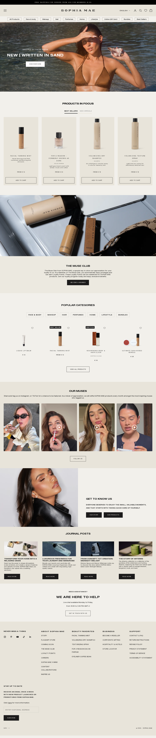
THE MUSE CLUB (47, 649)
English (124, 10)
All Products (14, 19)
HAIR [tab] (64, 315)
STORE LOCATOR (110, 649)
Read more (12, 576)
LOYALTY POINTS (48, 653)
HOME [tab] (93, 315)
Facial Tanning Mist (81, 635)
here (10, 703)
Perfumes (69, 19)
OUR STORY (94, 515)
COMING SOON (47, 644)
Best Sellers (141, 19)
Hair (57, 19)
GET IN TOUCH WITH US (78, 613)
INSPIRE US (45, 674)
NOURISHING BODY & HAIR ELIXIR (96, 351)
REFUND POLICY (135, 644)
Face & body (31, 19)
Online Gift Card (110, 19)
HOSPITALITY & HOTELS (112, 644)
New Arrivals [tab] (86, 111)
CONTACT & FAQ (136, 635)
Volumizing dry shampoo (83, 640)
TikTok (35, 396)
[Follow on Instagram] (5, 637)
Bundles (127, 19)
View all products (78, 369)
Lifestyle (94, 19)
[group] (78, 225)
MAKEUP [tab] (52, 315)
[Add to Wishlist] (32, 328)
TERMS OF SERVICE (137, 653)
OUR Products (113, 515)
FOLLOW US (78, 459)
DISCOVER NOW (35, 64)
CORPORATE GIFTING (111, 640)
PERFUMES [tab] (78, 315)
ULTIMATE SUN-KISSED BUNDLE (132, 351)
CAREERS (45, 658)
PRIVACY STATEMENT (138, 649)
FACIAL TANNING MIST (20, 156)
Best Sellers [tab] (71, 111)
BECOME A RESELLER (111, 635)
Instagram (25, 396)
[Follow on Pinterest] (11, 637)
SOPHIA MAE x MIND (49, 662)
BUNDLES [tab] (123, 315)
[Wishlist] (145, 10)
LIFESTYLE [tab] (107, 315)
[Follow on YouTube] (17, 637)
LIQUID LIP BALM (23, 351)
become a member (78, 282)
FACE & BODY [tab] (34, 315)
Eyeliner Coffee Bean (81, 656)
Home (82, 19)
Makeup (45, 19)
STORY (44, 635)
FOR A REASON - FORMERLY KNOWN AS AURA (59, 158)
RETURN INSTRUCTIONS (139, 640)
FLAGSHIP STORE (48, 640)
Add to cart (21, 180)
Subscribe (11, 718)
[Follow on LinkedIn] (30, 637)
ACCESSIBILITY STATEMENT (140, 658)
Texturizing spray (80, 644)
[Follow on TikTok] (24, 637)
